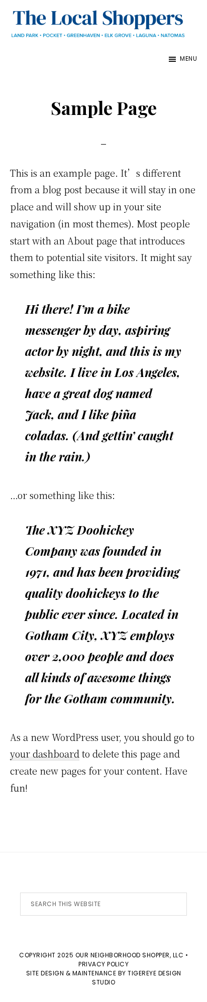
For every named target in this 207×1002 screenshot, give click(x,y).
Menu (188, 58)
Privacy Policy (103, 964)
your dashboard (44, 753)
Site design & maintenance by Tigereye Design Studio (103, 977)
